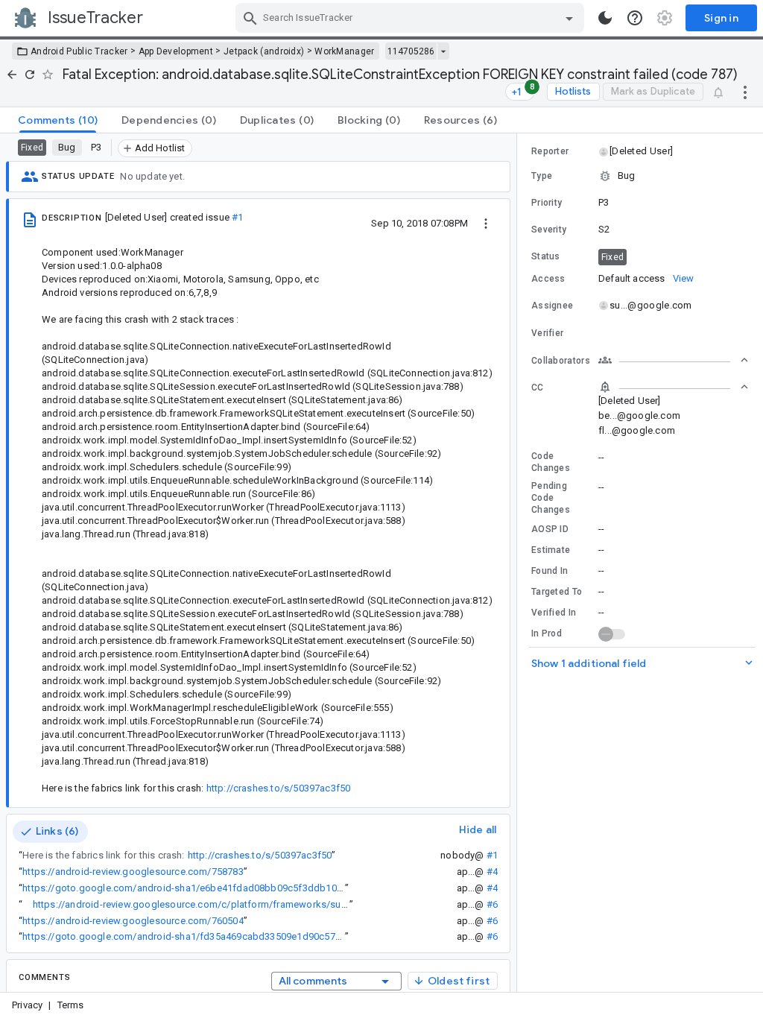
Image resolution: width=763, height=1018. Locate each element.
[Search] (250, 18)
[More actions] (745, 92)
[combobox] (411, 18)
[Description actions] (486, 223)
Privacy (27, 1005)
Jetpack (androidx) (264, 51)
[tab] (58, 120)
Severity (548, 229)
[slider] (519, 562)
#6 (492, 904)
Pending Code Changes (550, 498)
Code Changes (550, 462)
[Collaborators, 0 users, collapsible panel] (673, 360)
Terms (70, 1005)
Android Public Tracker (79, 51)
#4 (492, 871)
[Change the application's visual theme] (605, 18)
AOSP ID (550, 529)
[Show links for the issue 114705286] (443, 51)
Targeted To (556, 592)
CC (537, 387)
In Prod (546, 633)
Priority (546, 202)
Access (548, 279)
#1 (237, 217)
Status (545, 256)
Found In (549, 571)
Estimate (550, 550)
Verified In (553, 612)
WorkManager (344, 51)
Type (541, 176)
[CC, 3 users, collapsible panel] (673, 386)
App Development (176, 51)
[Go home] (12, 74)
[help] (635, 18)
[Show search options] (569, 18)
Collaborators (560, 360)
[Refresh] (30, 74)
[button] (640, 151)
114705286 (410, 51)
